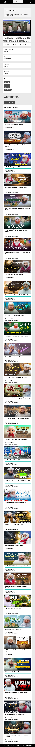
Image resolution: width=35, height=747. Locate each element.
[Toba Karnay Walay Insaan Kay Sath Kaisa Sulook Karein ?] (17, 578)
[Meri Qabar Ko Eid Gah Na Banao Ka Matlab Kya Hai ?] (17, 200)
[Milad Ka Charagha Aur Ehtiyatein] (17, 159)
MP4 (6, 82)
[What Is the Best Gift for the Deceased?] (17, 706)
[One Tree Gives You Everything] (17, 601)
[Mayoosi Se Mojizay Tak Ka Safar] (17, 517)
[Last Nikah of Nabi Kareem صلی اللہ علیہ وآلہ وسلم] (17, 390)
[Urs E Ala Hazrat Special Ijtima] (17, 452)
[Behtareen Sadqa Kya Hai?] (17, 664)
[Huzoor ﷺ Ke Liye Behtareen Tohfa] (17, 307)
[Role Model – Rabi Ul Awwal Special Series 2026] (17, 411)
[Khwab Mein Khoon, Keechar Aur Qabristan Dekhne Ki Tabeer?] (17, 727)
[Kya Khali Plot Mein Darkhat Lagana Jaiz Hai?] (17, 558)
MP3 (6, 84)
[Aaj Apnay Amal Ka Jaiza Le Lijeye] (17, 266)
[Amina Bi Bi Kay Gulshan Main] (17, 349)
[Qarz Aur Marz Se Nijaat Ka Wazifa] (17, 537)
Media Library (16, 10)
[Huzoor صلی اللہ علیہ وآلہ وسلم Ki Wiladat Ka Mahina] (17, 222)
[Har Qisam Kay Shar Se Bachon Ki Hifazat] (17, 179)
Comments (9, 102)
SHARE (7, 89)
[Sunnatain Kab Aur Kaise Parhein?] (17, 116)
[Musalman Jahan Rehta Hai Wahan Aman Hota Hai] (17, 684)
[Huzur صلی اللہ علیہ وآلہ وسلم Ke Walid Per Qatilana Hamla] (17, 137)
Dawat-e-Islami (8, 10)
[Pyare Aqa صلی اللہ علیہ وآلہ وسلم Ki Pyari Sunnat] (17, 287)
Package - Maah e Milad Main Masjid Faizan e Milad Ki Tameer (16, 14)
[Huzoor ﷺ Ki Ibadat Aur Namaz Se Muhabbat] (17, 369)
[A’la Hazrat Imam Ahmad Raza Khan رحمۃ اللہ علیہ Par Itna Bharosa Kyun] (17, 495)
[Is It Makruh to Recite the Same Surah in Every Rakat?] (17, 642)
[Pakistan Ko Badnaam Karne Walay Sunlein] (17, 328)
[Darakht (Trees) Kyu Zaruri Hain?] (17, 621)
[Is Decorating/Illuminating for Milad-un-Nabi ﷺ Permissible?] (17, 244)
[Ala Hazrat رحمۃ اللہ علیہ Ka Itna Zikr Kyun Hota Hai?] (17, 473)
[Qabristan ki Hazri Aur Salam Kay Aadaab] (17, 431)
